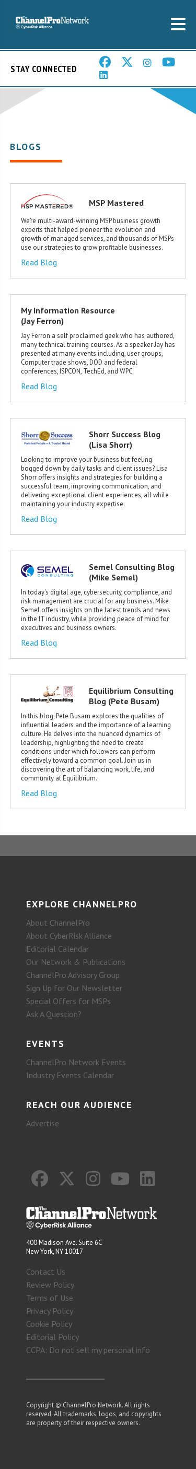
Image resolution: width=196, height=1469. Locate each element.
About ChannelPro (58, 922)
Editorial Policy (52, 1337)
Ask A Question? (54, 1014)
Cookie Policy (49, 1324)
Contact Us (45, 1271)
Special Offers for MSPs (68, 1001)
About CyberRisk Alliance (69, 935)
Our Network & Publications (75, 962)
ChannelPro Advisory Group (73, 975)
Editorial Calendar (57, 948)
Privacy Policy (49, 1310)
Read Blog (39, 262)
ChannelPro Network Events (76, 1062)
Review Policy (50, 1284)
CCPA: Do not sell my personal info (88, 1350)
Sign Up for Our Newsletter (74, 988)
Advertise (42, 1123)
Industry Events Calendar (70, 1075)
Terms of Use (49, 1297)
